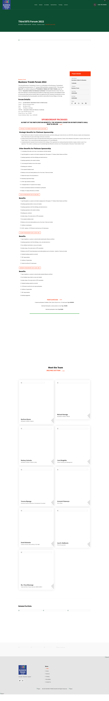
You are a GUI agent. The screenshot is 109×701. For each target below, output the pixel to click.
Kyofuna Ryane (26, 419)
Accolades (46, 4)
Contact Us (48, 682)
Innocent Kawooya (63, 501)
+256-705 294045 (102, 4)
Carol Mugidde (62, 460)
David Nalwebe (26, 542)
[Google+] (79, 103)
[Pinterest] (85, 103)
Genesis (40, 4)
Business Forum (22, 79)
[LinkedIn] (82, 103)
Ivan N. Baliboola (62, 543)
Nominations (54, 4)
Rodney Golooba (26, 460)
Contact (66, 4)
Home (36, 4)
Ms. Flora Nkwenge (27, 585)
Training (60, 4)
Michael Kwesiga (62, 414)
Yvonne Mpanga (26, 501)
